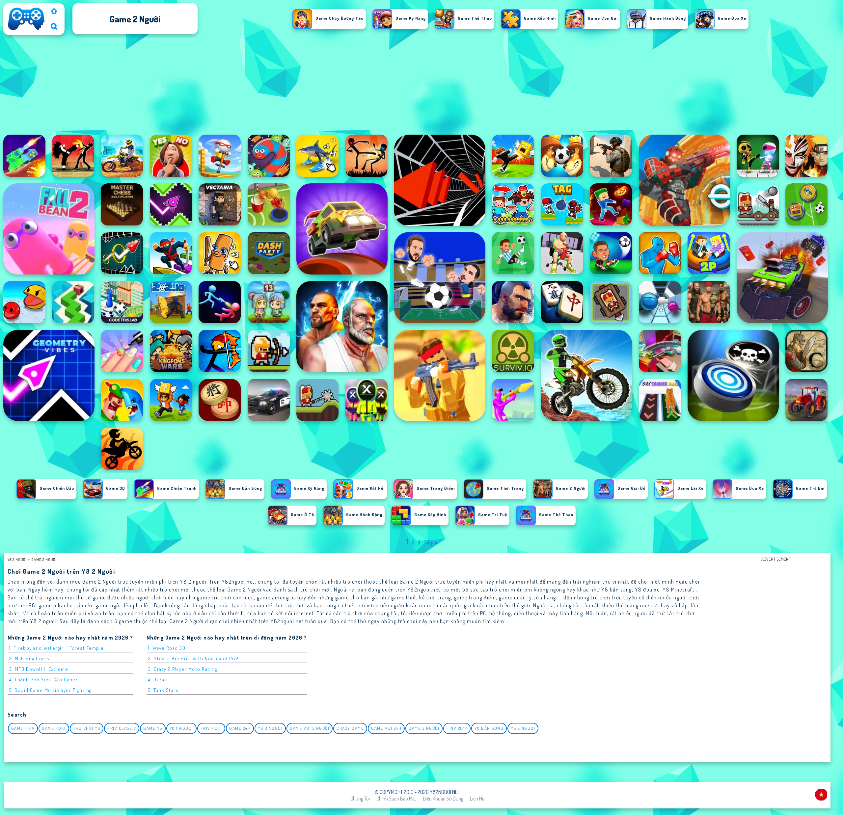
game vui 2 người (309, 728)
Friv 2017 (457, 728)
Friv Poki (211, 728)
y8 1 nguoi (181, 728)
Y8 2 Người (17, 559)
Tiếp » (430, 542)
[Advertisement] (421, 85)
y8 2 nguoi (523, 728)
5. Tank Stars (163, 690)
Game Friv (23, 728)
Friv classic (121, 728)
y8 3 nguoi (270, 728)
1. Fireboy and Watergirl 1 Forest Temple (56, 648)
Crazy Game (350, 728)
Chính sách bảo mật (396, 798)
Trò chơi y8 (86, 728)
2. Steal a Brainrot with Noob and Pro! (193, 658)
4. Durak (157, 679)
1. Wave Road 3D (167, 648)
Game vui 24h (386, 728)
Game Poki (54, 728)
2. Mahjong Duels (29, 658)
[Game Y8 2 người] (54, 11)
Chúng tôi (360, 798)
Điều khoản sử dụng (443, 798)
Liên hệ (477, 798)
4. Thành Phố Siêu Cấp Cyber (43, 679)
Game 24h (240, 728)
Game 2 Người (44, 559)
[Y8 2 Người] (26, 30)
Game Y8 (152, 728)
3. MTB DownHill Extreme (38, 669)
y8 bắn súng (489, 728)
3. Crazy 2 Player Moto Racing (183, 669)
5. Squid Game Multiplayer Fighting (50, 690)
